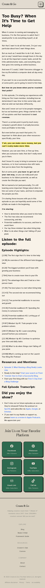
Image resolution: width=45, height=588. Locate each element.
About (22, 563)
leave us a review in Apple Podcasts (25, 417)
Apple (28, 409)
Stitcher (7, 412)
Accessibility (36, 582)
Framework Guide (22, 536)
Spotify (7, 409)
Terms (28, 582)
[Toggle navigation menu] (40, 4)
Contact (22, 566)
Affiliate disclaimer (11, 582)
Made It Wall (22, 533)
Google (35, 409)
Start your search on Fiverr (32, 373)
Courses (22, 551)
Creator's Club (22, 548)
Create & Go (9, 4)
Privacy (21, 582)
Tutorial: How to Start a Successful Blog (21, 376)
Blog (22, 529)
